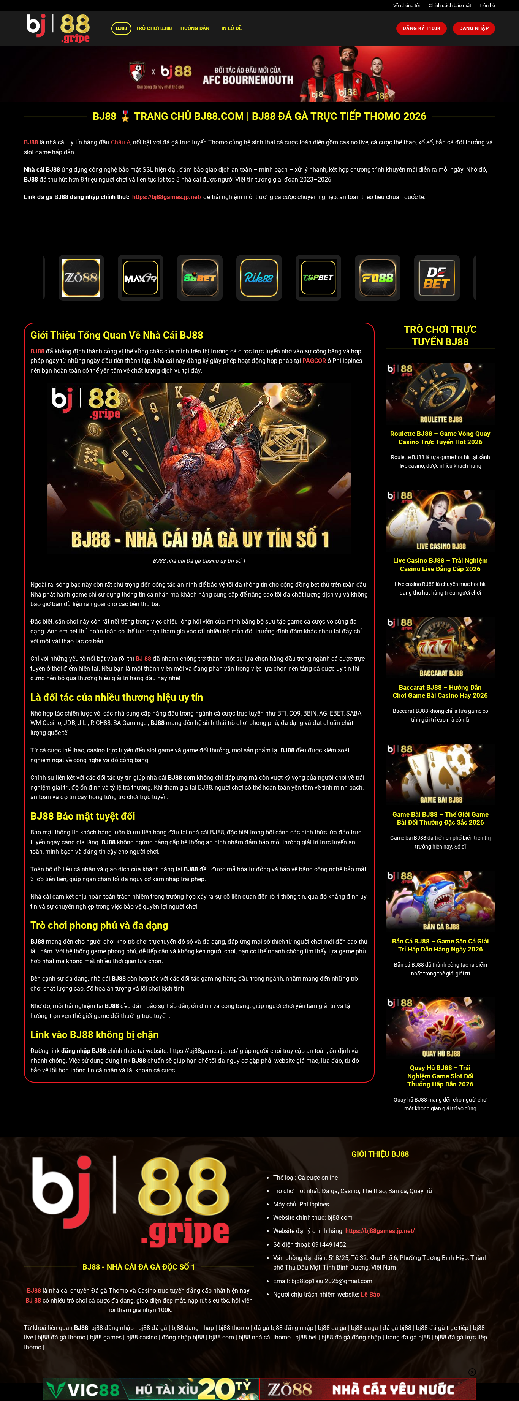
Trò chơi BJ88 (154, 28)
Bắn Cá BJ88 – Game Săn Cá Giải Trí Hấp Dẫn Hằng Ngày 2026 (440, 945)
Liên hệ (487, 5)
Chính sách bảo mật (450, 5)
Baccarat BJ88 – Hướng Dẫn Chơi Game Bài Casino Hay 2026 (440, 692)
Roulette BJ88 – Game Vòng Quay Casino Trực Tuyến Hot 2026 (440, 438)
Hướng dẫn (194, 28)
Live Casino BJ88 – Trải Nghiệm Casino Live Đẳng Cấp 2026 (440, 565)
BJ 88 (33, 1300)
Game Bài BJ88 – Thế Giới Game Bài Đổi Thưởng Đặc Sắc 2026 (440, 818)
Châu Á (120, 142)
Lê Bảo (370, 1294)
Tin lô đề (230, 28)
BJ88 (121, 28)
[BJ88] (62, 28)
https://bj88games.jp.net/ (167, 197)
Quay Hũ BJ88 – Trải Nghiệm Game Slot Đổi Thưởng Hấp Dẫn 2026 (440, 1076)
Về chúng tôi (406, 5)
